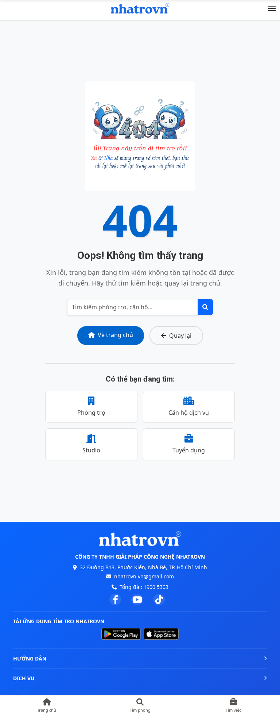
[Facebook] (115, 599)
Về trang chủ (115, 335)
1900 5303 (156, 586)
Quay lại (180, 336)
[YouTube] (137, 599)
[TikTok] (159, 599)
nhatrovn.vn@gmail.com (144, 576)
